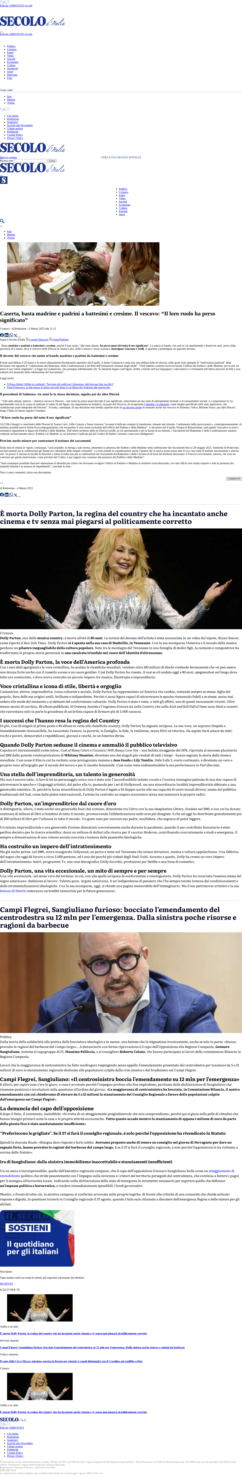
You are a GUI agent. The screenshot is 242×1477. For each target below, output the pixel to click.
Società (11, 58)
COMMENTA (234, 478)
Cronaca (11, 49)
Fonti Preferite (60, 339)
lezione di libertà (13, 890)
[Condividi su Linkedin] (7, 336)
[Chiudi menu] (1, 31)
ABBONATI (16, 5)
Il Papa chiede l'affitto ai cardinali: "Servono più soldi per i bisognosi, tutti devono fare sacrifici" (60, 384)
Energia (123, 211)
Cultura (11, 65)
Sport (10, 71)
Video (10, 55)
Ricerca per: (6, 160)
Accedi (28, 5)
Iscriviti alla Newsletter (20, 125)
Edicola (4, 5)
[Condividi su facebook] (2, 336)
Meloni (11, 99)
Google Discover (39, 339)
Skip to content (8, 157)
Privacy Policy (15, 138)
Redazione (13, 118)
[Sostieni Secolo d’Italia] (37, 1265)
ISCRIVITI (6, 1283)
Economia (12, 62)
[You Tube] (4, 2)
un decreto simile (132, 407)
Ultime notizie (15, 128)
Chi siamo (12, 115)
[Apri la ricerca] (2, 222)
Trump (11, 102)
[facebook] (1, 2)
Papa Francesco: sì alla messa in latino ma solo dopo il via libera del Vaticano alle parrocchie (58, 387)
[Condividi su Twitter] (16, 336)
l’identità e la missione (156, 404)
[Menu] (1, 175)
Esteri (10, 52)
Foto (9, 78)
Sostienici (12, 122)
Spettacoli (12, 68)
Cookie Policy (15, 134)
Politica (11, 46)
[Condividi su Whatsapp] (11, 336)
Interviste (12, 74)
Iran (9, 96)
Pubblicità (12, 131)
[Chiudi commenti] (1, 483)
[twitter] (8, 2)
